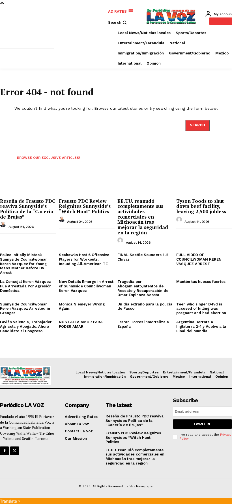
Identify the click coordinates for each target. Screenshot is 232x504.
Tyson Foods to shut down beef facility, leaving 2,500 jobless (201, 206)
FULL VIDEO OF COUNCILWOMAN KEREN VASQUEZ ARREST (199, 259)
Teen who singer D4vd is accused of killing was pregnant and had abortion (201, 308)
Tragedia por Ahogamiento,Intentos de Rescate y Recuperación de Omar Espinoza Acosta (142, 288)
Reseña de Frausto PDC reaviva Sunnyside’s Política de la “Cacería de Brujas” (27, 209)
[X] (14, 450)
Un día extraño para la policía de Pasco (144, 306)
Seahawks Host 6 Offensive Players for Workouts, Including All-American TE (84, 259)
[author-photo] (3, 226)
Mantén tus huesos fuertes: (201, 281)
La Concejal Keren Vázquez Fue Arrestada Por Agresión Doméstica (25, 285)
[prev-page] (5, 156)
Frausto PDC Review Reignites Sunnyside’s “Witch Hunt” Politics (85, 206)
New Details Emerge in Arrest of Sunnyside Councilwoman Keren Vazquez (86, 285)
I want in (202, 424)
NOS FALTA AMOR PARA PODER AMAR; (81, 324)
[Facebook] (4, 450)
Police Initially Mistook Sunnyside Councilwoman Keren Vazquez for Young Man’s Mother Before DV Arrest (24, 263)
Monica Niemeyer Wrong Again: (82, 306)
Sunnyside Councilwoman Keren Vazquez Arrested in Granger (25, 308)
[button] (118, 22)
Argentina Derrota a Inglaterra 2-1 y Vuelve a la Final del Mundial (201, 326)
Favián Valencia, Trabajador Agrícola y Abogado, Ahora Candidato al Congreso (26, 326)
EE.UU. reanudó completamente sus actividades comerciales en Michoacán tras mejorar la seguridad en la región (142, 217)
